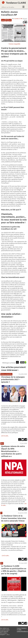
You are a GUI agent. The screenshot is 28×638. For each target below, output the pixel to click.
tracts (10, 20)
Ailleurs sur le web (7, 7)
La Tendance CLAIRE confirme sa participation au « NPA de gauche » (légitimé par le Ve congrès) (13, 570)
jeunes (3, 20)
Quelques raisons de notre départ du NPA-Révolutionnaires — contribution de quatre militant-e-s (13, 451)
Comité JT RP (18, 18)
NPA (6, 20)
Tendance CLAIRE (16, 2)
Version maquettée (14, 44)
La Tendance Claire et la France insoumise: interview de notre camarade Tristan (13, 518)
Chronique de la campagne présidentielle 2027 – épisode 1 (13, 379)
